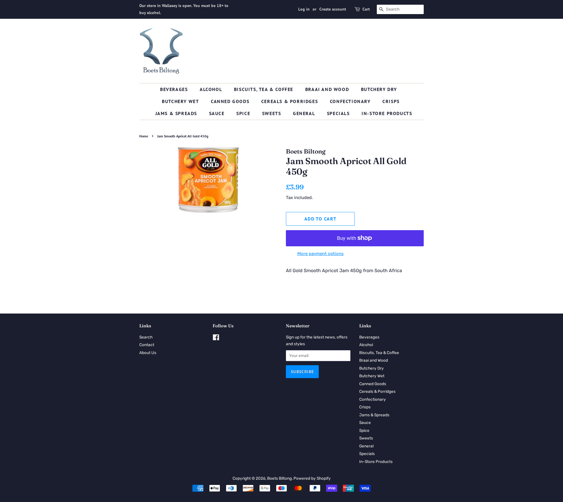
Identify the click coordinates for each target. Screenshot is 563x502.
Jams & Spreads (176, 113)
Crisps (391, 101)
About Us (147, 352)
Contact (146, 344)
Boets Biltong (279, 478)
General (304, 113)
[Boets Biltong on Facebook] (216, 338)
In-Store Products (387, 113)
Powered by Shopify (312, 478)
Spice (243, 113)
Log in (304, 9)
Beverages (174, 89)
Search (145, 337)
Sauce (217, 113)
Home (143, 136)
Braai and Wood (327, 89)
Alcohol (211, 89)
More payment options (320, 253)
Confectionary (350, 101)
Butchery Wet (180, 101)
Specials (338, 113)
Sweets (271, 113)
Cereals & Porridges (289, 101)
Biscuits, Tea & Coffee (263, 89)
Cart (366, 9)
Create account (332, 9)
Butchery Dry (379, 89)
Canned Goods (230, 101)
